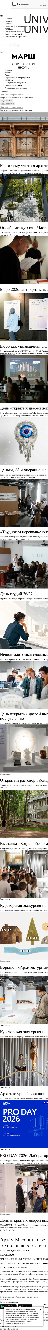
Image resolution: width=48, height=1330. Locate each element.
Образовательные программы (17, 77)
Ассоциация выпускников (16, 36)
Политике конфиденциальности (15, 1323)
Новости (8, 21)
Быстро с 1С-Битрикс (9, 1328)
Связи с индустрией (13, 34)
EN (1, 16)
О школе (8, 18)
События (8, 23)
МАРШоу (9, 28)
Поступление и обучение (15, 31)
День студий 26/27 (16, 593)
